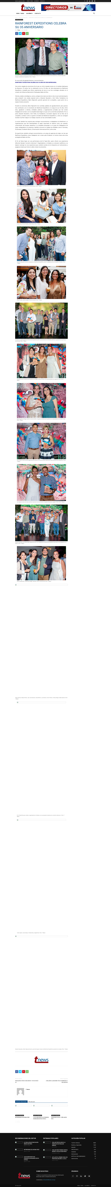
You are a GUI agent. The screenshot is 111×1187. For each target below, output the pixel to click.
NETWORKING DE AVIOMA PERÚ (22, 1117)
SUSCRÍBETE (36, 1)
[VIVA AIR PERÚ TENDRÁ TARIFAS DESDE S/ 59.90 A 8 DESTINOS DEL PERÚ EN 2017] (47, 1151)
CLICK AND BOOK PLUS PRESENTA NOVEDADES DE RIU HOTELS (31, 1158)
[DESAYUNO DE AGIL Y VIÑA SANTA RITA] (59, 1110)
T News (18, 30)
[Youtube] (95, 1)
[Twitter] (92, 1)
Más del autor (31, 1101)
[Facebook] (85, 1)
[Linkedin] (90, 1)
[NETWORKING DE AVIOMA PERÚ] (23, 1110)
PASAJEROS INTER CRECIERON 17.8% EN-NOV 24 (26, 1081)
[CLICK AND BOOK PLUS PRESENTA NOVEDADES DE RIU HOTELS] (41, 1110)
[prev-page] (16, 1122)
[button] (94, 13)
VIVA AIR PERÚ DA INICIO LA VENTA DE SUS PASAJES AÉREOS (58, 1144)
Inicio (16, 17)
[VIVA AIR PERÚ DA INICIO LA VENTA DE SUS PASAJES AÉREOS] (47, 1144)
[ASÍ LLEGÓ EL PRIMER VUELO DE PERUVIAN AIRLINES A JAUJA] (47, 1159)
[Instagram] (87, 1)
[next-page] (18, 1122)
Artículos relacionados (21, 1101)
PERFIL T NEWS (30, 1)
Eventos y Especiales (23, 17)
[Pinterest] (23, 33)
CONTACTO (42, 1)
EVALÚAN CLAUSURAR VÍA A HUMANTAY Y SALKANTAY (57, 1081)
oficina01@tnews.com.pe (49, 1179)
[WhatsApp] (27, 33)
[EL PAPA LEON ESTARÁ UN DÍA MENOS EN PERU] (19, 1144)
